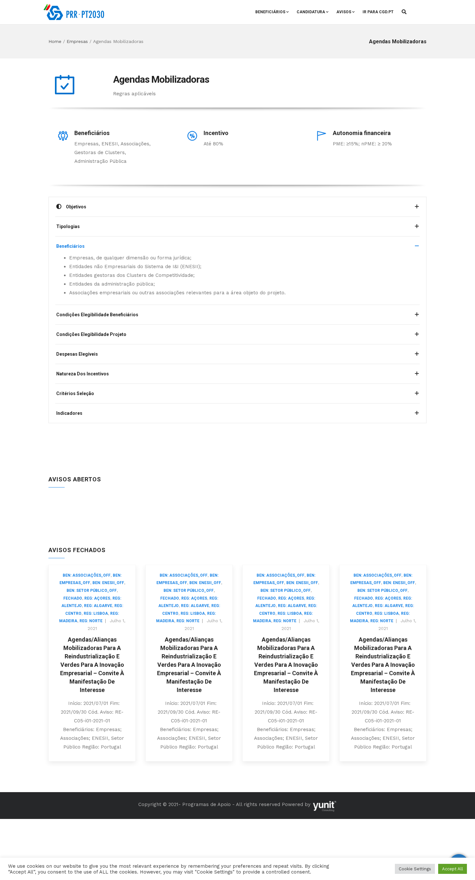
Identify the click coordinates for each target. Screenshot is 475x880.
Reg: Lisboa (96, 613)
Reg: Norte (90, 621)
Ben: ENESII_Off (108, 583)
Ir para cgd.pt (378, 12)
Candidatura (311, 12)
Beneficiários (270, 12)
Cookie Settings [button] (415, 868)
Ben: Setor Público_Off (92, 590)
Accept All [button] (452, 868)
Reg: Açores (97, 598)
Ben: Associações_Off (87, 575)
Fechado (72, 598)
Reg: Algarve (98, 605)
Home (54, 41)
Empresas (77, 41)
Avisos (343, 12)
